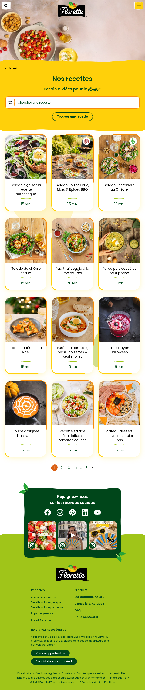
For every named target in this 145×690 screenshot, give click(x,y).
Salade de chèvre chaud (26, 270)
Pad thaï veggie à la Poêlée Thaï (72, 270)
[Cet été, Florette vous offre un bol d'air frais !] (102, 535)
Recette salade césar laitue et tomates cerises (72, 435)
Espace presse (42, 613)
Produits (80, 590)
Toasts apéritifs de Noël (26, 350)
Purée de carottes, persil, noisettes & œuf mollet (72, 352)
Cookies (67, 673)
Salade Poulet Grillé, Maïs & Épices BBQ (72, 187)
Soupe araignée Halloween (25, 433)
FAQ (77, 610)
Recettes (38, 590)
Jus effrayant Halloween (119, 350)
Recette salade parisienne (47, 607)
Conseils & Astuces (89, 603)
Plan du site (24, 673)
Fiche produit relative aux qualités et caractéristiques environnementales (61, 677)
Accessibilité (117, 673)
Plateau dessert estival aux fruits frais (119, 435)
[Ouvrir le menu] (138, 6)
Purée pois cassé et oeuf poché (119, 270)
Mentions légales (46, 673)
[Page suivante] (92, 468)
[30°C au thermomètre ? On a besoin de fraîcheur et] (42, 535)
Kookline (109, 682)
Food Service (41, 620)
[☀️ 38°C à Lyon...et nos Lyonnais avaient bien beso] (72, 535)
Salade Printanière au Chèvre (119, 187)
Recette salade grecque (46, 602)
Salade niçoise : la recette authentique (26, 189)
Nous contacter (86, 617)
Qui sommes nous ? (89, 597)
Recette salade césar (44, 597)
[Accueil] (72, 9)
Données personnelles (91, 673)
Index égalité (118, 677)
